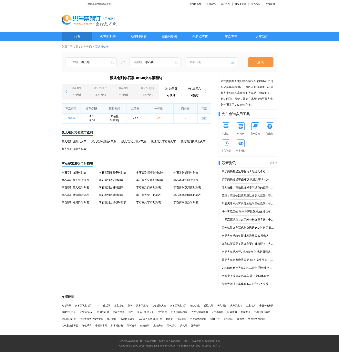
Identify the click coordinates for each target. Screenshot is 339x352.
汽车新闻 (181, 319)
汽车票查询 (142, 305)
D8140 (71, 118)
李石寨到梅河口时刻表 (75, 202)
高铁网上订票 (127, 319)
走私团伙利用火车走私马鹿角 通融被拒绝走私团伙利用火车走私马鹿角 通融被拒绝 (248, 267)
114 (97, 305)
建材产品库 (119, 312)
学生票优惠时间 (198, 319)
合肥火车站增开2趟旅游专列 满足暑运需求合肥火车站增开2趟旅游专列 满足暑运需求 (248, 251)
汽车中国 (162, 312)
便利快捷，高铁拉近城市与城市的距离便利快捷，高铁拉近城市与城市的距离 (248, 187)
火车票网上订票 (83, 305)
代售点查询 (200, 36)
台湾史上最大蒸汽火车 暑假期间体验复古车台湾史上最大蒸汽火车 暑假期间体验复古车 (248, 275)
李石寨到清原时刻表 (185, 202)
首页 (77, 36)
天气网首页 (195, 4)
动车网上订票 (69, 319)
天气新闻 (270, 4)
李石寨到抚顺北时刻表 (150, 172)
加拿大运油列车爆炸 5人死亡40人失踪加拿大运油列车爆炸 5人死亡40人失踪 (248, 283)
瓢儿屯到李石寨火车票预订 (167, 141)
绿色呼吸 (86, 325)
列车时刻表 (117, 325)
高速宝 (169, 319)
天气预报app (86, 312)
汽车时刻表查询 (199, 312)
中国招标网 (103, 312)
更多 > (273, 162)
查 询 (260, 62)
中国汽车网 (101, 325)
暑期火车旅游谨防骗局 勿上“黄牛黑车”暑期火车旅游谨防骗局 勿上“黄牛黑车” (248, 259)
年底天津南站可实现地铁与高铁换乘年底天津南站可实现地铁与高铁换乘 (248, 203)
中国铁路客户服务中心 (91, 319)
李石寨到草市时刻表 (148, 202)
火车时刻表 (108, 36)
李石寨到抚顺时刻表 (185, 172)
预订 (204, 118)
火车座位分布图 (70, 325)
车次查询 (231, 36)
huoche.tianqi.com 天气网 (158, 345)
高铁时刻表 (169, 36)
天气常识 (256, 4)
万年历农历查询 (262, 312)
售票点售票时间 (256, 319)
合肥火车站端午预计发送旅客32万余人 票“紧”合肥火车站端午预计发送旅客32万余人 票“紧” (248, 235)
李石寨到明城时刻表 (111, 194)
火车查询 (86, 46)
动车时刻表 (139, 36)
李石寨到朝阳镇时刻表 (187, 194)
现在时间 (112, 319)
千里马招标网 (266, 305)
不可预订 (77, 91)
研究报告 (221, 305)
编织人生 (195, 305)
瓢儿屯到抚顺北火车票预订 (78, 141)
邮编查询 (245, 312)
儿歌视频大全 (159, 305)
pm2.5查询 (240, 4)
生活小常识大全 (145, 312)
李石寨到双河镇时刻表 (187, 187)
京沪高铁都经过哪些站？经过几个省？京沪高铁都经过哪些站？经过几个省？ (248, 171)
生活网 (106, 305)
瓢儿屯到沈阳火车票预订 (136, 141)
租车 (130, 312)
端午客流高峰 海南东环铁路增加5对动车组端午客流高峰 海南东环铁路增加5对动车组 (248, 211)
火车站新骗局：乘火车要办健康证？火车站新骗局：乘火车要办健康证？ (248, 243)
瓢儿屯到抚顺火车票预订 (106, 141)
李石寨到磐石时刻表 (148, 194)
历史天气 (225, 4)
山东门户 (250, 305)
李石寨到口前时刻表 (148, 187)
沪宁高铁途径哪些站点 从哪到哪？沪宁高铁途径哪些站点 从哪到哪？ (248, 179)
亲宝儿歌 (119, 305)
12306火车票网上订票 (150, 319)
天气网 (183, 325)
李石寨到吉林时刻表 (111, 187)
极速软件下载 (69, 312)
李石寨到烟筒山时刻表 (75, 194)
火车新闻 (262, 36)
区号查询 (232, 312)
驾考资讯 (66, 305)
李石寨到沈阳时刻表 (74, 172)
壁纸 (130, 305)
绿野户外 (215, 319)
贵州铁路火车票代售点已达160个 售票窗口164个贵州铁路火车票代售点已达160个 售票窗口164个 (248, 227)
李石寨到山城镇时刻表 (112, 202)
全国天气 (211, 4)
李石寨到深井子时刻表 (112, 172)
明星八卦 (208, 305)
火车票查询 (236, 305)
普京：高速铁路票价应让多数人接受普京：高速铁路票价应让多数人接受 (248, 195)
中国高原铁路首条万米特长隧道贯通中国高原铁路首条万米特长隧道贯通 (248, 219)
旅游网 (240, 319)
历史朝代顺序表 (179, 312)
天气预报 (131, 325)
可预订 (171, 92)
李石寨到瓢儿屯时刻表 (75, 180)
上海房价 (158, 325)
